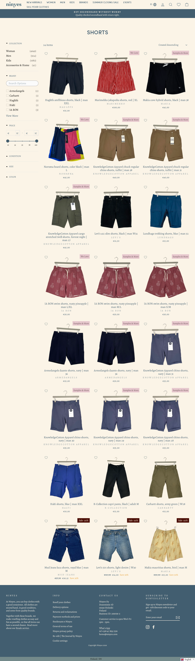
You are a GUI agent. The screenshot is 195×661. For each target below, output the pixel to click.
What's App (104, 628)
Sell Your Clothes (38, 7)
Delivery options (60, 607)
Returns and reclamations (65, 611)
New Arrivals (34, 2)
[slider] (7, 141)
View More (12, 116)
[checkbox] (23, 91)
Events (127, 2)
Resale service (22, 628)
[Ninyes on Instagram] (147, 627)
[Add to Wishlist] (46, 53)
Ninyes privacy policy (63, 631)
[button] (188, 659)
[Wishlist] (178, 4)
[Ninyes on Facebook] (153, 627)
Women (51, 2)
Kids (72, 2)
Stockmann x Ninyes (62, 621)
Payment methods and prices (66, 616)
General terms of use (62, 626)
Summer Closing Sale (106, 2)
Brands (83, 2)
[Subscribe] (178, 617)
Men (62, 2)
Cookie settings (60, 640)
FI (154, 4)
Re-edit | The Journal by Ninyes (67, 636)
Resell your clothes (61, 602)
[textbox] (22, 83)
